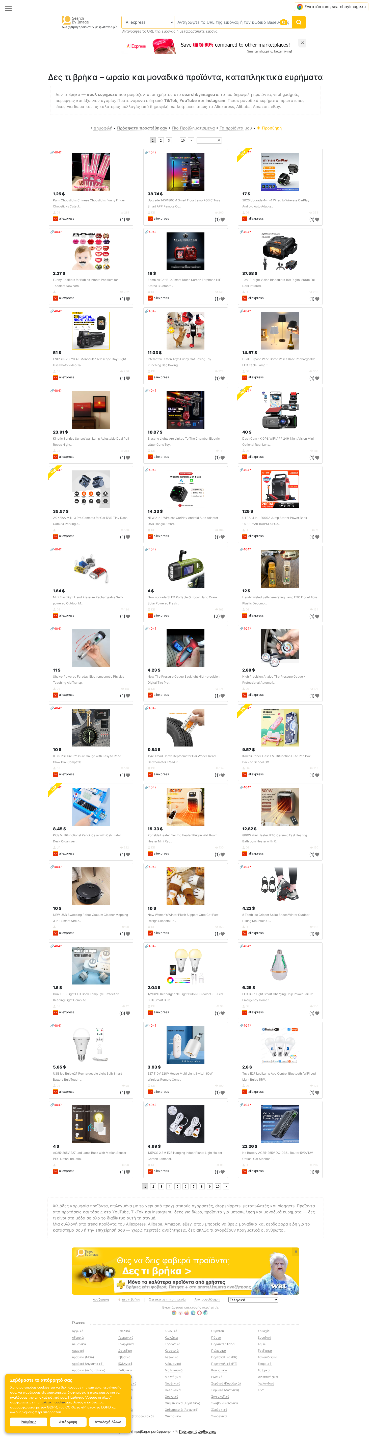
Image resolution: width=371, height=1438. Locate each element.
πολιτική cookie (52, 1402)
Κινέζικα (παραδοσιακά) (136, 1416)
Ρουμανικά (219, 1370)
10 (183, 140)
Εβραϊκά (124, 1357)
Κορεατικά (172, 1344)
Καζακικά (125, 1410)
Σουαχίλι (264, 1331)
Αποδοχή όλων (108, 1422)
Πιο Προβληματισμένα (193, 127)
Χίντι (261, 1390)
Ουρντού (217, 1331)
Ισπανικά (125, 1396)
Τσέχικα (264, 1370)
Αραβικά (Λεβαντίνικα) (88, 1370)
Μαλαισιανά (174, 1370)
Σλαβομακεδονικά (224, 1403)
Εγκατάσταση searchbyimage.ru (335, 6)
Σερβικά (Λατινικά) (225, 1390)
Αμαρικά (78, 1350)
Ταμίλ (262, 1344)
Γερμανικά (126, 1337)
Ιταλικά (123, 1403)
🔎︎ (218, 140)
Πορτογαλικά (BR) (224, 1357)
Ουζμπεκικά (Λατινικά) (181, 1410)
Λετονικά (171, 1357)
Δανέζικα (125, 1350)
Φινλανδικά (266, 1383)
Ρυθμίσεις (28, 1422)
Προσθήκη (271, 127)
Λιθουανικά (173, 1364)
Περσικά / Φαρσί (223, 1344)
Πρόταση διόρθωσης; (197, 1431)
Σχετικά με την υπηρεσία (167, 1299)
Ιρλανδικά (125, 1390)
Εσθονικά (125, 1370)
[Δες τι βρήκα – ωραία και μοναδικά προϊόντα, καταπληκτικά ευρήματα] (185, 1271)
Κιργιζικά (171, 1337)
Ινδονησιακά (127, 1383)
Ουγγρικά (171, 1396)
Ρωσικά (217, 1377)
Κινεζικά (171, 1331)
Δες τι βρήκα (131, 1299)
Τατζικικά (265, 1350)
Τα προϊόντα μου (236, 127)
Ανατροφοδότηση (207, 1299)
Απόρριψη (68, 1422)
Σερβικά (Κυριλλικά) (226, 1383)
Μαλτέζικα (173, 1377)
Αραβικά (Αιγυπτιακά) (87, 1364)
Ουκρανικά (173, 1416)
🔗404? (56, 152)
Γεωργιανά (126, 1344)
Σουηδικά (264, 1337)
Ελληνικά (125, 1364)
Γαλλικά (124, 1331)
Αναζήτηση (101, 1299)
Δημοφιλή (103, 127)
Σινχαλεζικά (220, 1396)
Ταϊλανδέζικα (267, 1357)
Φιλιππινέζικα (268, 1377)
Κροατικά (172, 1350)
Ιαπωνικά (125, 1377)
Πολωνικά (218, 1350)
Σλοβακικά (219, 1410)
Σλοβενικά (219, 1416)
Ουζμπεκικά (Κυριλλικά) (182, 1403)
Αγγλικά (78, 1331)
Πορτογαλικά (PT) (224, 1364)
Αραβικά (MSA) (83, 1357)
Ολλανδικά (173, 1390)
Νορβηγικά (172, 1383)
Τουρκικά (265, 1364)
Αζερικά (78, 1337)
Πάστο (216, 1337)
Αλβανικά (79, 1344)
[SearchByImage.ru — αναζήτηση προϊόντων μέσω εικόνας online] (75, 20)
